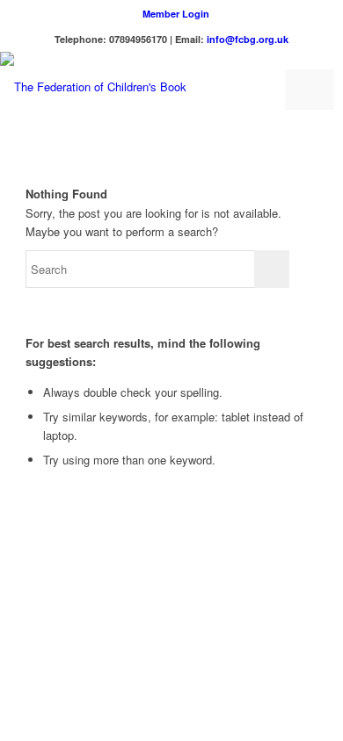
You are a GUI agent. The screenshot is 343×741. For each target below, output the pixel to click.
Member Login (175, 13)
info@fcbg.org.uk (247, 39)
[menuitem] (176, 13)
